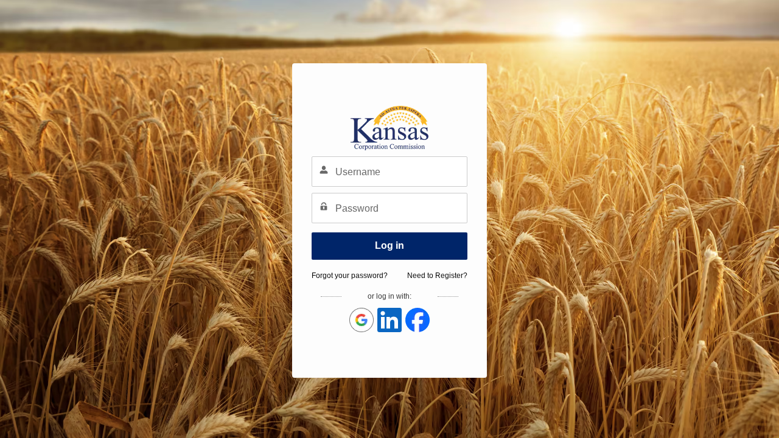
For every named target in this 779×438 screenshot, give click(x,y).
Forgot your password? (350, 275)
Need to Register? (437, 275)
